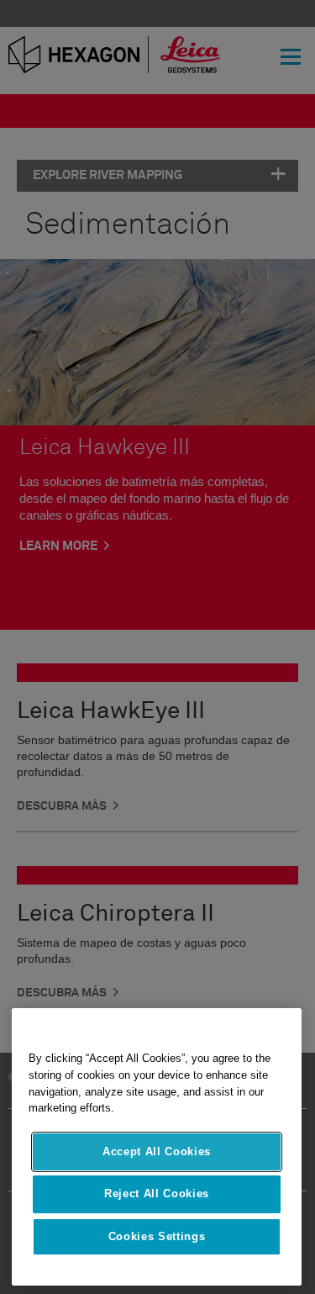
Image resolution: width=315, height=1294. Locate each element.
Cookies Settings (157, 1236)
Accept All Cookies (156, 1151)
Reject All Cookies (156, 1193)
